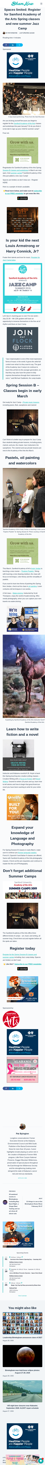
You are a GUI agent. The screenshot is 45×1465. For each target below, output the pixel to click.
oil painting (32, 586)
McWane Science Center (16, 1262)
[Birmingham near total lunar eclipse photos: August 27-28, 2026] (22, 1356)
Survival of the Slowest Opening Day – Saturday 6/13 (25, 1259)
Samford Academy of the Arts (24, 123)
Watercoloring (18, 593)
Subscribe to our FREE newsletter (27, 964)
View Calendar (22, 1295)
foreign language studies (27, 853)
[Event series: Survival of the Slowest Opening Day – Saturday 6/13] (22, 1257)
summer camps (16, 173)
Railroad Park (13, 1288)
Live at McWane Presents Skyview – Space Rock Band (26, 1273)
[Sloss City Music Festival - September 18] (22, 220)
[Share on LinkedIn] (12, 45)
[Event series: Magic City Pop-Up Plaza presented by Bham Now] (21, 1283)
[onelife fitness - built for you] (22, 807)
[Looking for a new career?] (22, 618)
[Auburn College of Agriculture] (22, 989)
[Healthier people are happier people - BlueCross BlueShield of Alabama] (22, 65)
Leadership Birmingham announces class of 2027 (22, 1337)
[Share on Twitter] (19, 45)
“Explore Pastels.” (27, 571)
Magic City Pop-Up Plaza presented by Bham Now (26, 1285)
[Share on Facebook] (6, 45)
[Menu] (41, 4)
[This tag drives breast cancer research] (22, 1070)
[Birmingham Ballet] (22, 1460)
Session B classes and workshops (15, 170)
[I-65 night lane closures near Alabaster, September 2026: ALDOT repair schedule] (22, 1391)
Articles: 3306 (22, 1178)
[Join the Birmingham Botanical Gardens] (22, 150)
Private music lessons (30, 402)
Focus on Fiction (26, 779)
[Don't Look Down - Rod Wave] (22, 422)
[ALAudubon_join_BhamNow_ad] (22, 340)
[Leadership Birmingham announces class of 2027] (22, 1323)
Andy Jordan (36, 568)
